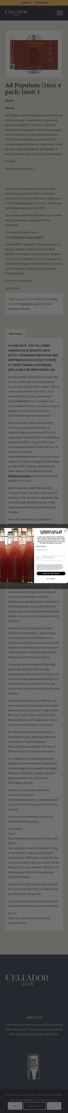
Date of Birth (41, 546)
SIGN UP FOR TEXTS (50, 573)
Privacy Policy (53, 569)
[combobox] (39, 558)
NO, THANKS (51, 578)
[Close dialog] (65, 530)
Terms (58, 569)
